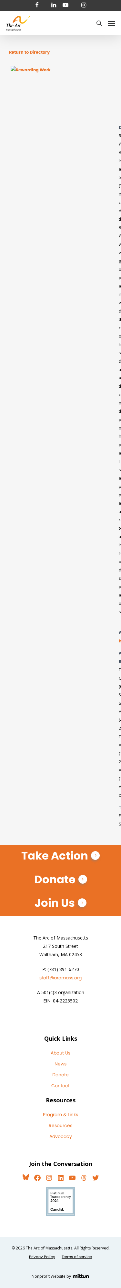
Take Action (54, 856)
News (60, 1064)
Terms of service (77, 1256)
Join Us (55, 903)
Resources (60, 1125)
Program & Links (60, 1114)
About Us (60, 1053)
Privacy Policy (42, 1256)
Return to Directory (29, 52)
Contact (60, 1085)
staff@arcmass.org (60, 978)
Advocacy (60, 1136)
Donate (55, 879)
